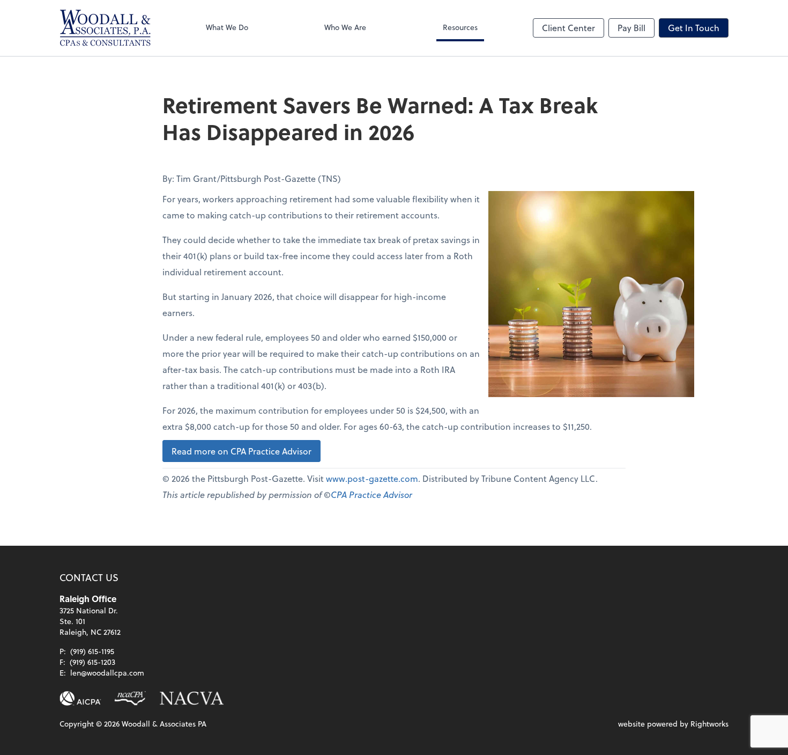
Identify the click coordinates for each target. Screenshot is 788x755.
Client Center (568, 27)
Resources (460, 27)
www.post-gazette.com (372, 478)
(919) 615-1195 (92, 651)
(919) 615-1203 (92, 662)
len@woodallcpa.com (107, 672)
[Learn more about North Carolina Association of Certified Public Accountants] (130, 698)
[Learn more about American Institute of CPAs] (80, 698)
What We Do (227, 27)
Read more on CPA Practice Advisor (241, 451)
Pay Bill (631, 27)
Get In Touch (693, 27)
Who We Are (345, 27)
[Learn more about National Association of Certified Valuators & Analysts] (192, 698)
